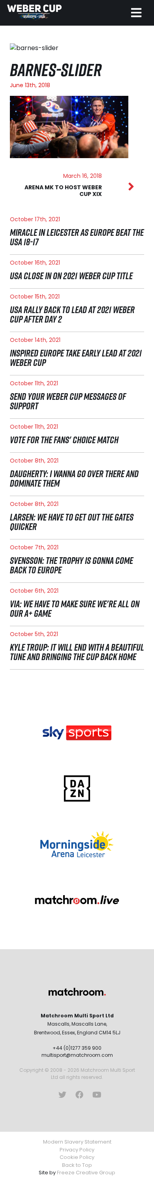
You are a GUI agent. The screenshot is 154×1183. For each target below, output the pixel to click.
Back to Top (77, 1165)
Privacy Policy (77, 1149)
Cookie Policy (77, 1157)
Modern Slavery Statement (77, 1142)
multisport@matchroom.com (77, 1055)
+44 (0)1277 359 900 (77, 1048)
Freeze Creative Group (86, 1172)
